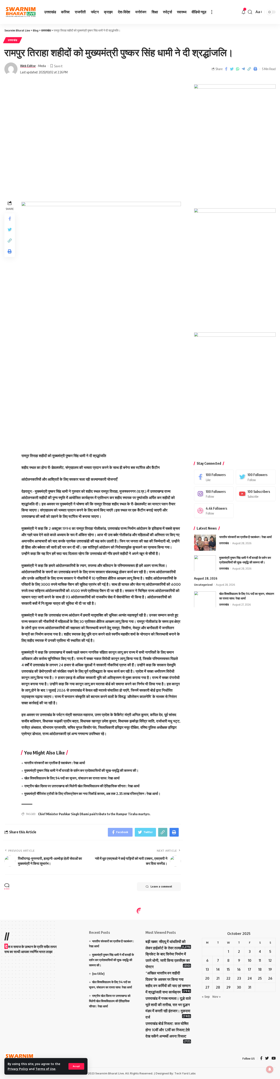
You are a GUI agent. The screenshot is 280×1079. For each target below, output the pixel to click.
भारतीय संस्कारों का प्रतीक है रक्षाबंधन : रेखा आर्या (54, 763)
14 (218, 969)
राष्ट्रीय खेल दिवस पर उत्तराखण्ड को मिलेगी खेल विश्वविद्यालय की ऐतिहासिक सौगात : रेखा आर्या (82, 786)
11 (260, 960)
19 (270, 969)
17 (249, 969)
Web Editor (28, 66)
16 (239, 969)
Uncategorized (203, 584)
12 (270, 960)
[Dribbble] (214, 510)
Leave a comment (161, 886)
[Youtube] (256, 493)
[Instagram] (214, 493)
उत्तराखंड (12, 40)
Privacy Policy (18, 1069)
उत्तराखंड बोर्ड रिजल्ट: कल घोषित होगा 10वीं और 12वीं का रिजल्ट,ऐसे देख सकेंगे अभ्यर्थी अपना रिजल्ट (167, 1029)
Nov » (216, 996)
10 (249, 960)
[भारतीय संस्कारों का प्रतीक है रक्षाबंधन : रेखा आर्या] (205, 542)
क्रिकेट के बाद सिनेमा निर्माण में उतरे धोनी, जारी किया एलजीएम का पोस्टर (167, 960)
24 (250, 978)
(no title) (98, 973)
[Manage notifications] (269, 1069)
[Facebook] (214, 476)
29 (228, 987)
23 (239, 978)
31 (249, 987)
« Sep (206, 996)
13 (207, 969)
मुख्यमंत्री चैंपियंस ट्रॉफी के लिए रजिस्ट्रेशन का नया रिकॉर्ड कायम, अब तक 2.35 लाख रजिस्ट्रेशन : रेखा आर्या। (92, 793)
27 (207, 987)
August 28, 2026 (205, 578)
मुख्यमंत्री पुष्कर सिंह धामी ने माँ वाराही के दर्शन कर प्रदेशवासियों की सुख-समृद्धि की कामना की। (81, 770)
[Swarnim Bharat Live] (20, 12)
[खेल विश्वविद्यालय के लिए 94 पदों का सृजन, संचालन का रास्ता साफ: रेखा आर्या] (205, 599)
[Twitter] (256, 476)
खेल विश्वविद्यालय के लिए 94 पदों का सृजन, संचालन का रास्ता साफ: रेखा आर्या (72, 778)
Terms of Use (45, 1069)
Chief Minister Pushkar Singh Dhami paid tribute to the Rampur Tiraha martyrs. (94, 814)
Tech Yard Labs (185, 1073)
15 (228, 969)
